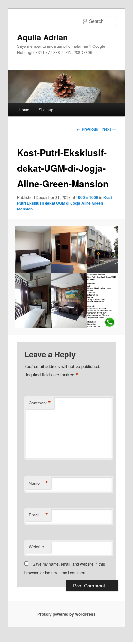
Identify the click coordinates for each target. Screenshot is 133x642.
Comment (40, 403)
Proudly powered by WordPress (66, 614)
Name (38, 483)
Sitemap (46, 109)
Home (24, 109)
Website (36, 547)
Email (38, 515)
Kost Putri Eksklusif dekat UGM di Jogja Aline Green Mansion (64, 203)
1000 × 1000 (87, 197)
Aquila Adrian (42, 37)
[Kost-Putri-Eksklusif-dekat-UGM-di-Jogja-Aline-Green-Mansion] (66, 277)
